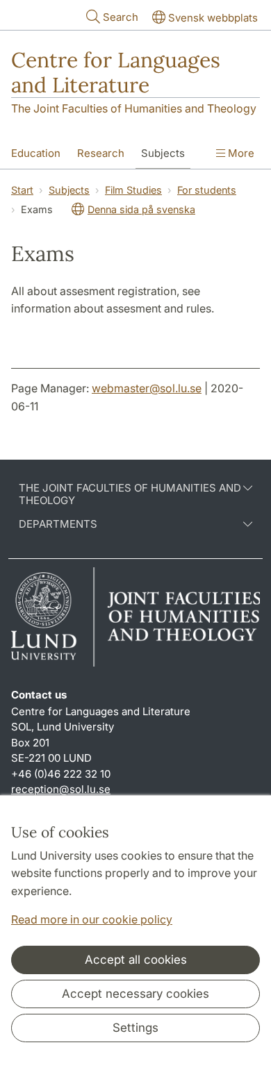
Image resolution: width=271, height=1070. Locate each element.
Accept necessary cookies (135, 994)
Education (35, 153)
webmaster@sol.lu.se (147, 388)
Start (22, 190)
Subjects (163, 153)
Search (120, 17)
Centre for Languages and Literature (115, 72)
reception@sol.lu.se (60, 789)
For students (206, 190)
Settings (135, 1028)
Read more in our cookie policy (91, 919)
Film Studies (133, 190)
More (239, 153)
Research (100, 153)
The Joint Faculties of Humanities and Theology (133, 108)
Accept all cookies (136, 960)
